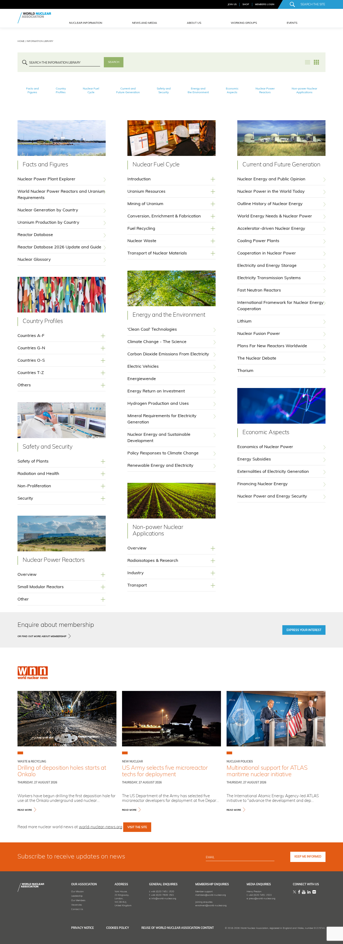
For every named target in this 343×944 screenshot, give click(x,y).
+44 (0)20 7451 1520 (162, 891)
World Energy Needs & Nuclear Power (274, 216)
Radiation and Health (38, 474)
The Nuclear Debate (256, 359)
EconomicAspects (232, 90)
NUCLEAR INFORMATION (85, 23)
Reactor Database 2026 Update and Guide (59, 247)
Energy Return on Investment (156, 391)
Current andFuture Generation (128, 90)
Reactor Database (35, 235)
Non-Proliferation (34, 486)
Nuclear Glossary (34, 260)
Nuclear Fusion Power (258, 334)
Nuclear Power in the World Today (271, 192)
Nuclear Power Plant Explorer (46, 179)
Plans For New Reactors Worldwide (272, 346)
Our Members (78, 900)
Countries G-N (31, 348)
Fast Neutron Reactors (259, 290)
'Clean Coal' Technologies (152, 330)
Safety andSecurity (164, 90)
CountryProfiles (61, 90)
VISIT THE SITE (137, 827)
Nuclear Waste (141, 241)
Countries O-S (31, 361)
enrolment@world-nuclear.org (211, 905)
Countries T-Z (31, 373)
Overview (27, 575)
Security (25, 499)
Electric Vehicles (143, 367)
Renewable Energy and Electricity (160, 466)
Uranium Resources (146, 192)
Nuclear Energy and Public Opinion (271, 179)
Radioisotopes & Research (152, 561)
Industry (135, 573)
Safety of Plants (33, 462)
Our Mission (77, 891)
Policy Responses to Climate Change (163, 453)
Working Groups (244, 23)
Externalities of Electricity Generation (273, 472)
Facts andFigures (32, 90)
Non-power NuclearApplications (304, 90)
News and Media (144, 23)
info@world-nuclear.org (163, 898)
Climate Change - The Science (156, 342)
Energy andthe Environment (198, 90)
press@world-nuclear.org (262, 898)
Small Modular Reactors (41, 587)
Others (24, 385)
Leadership (77, 896)
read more (25, 810)
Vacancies (76, 905)
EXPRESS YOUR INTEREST (304, 630)
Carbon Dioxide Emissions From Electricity (168, 354)
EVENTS (292, 23)
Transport (137, 586)
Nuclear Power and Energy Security (272, 496)
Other (23, 599)
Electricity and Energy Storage (267, 266)
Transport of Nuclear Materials (157, 253)
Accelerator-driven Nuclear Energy (271, 229)
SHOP (245, 4)
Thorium (245, 371)
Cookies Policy (117, 928)
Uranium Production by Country (48, 223)
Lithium (244, 321)
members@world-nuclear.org (210, 895)
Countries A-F (31, 336)
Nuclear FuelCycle (91, 90)
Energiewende (141, 379)
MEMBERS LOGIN (264, 4)
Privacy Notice (82, 928)
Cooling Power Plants (258, 241)
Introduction (139, 179)
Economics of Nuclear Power (265, 447)
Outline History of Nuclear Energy (270, 204)
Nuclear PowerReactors (265, 90)
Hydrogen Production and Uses (158, 404)
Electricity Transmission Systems (269, 278)
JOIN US (232, 4)
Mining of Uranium (145, 204)
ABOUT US (194, 23)
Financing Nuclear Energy (262, 484)
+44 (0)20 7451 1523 (260, 895)
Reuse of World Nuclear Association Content (177, 928)
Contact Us (77, 909)
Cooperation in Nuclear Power (266, 253)
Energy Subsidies (254, 459)
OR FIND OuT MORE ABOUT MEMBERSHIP (42, 636)
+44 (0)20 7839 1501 (162, 895)
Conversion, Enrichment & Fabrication (164, 216)
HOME (21, 41)
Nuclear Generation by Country (48, 210)
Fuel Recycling (141, 229)
